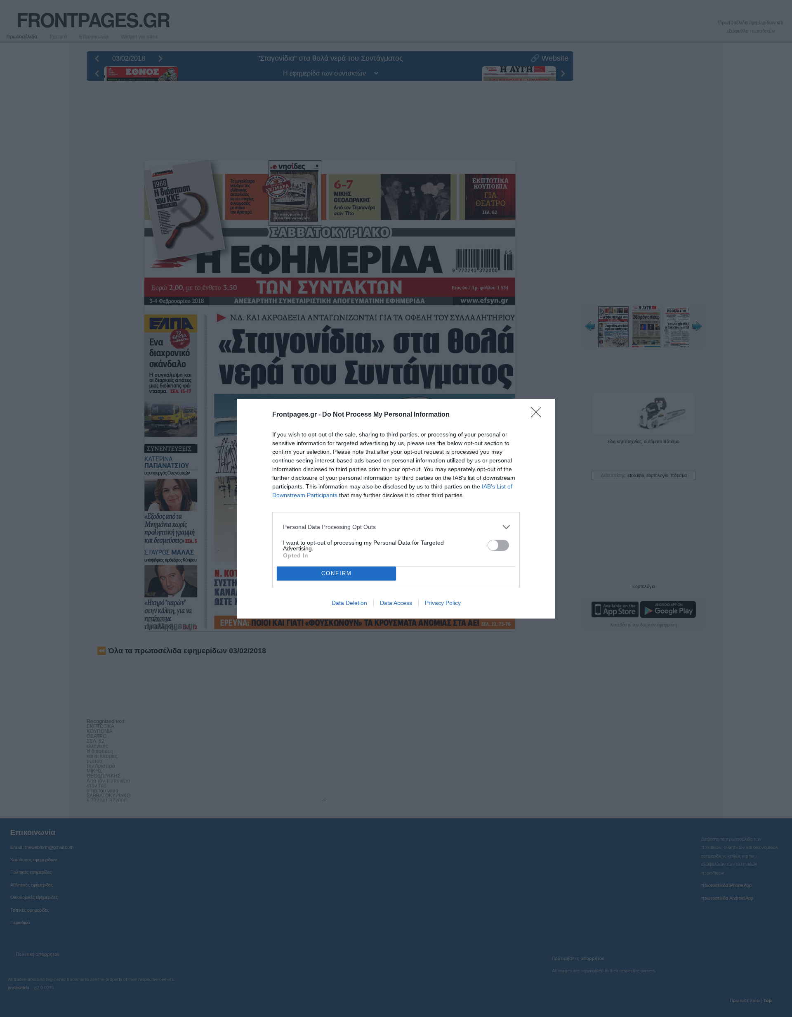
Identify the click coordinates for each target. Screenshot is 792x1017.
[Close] (539, 415)
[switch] (498, 545)
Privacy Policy (443, 603)
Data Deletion (349, 603)
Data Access (396, 603)
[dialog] (396, 509)
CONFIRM (336, 573)
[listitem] (396, 527)
